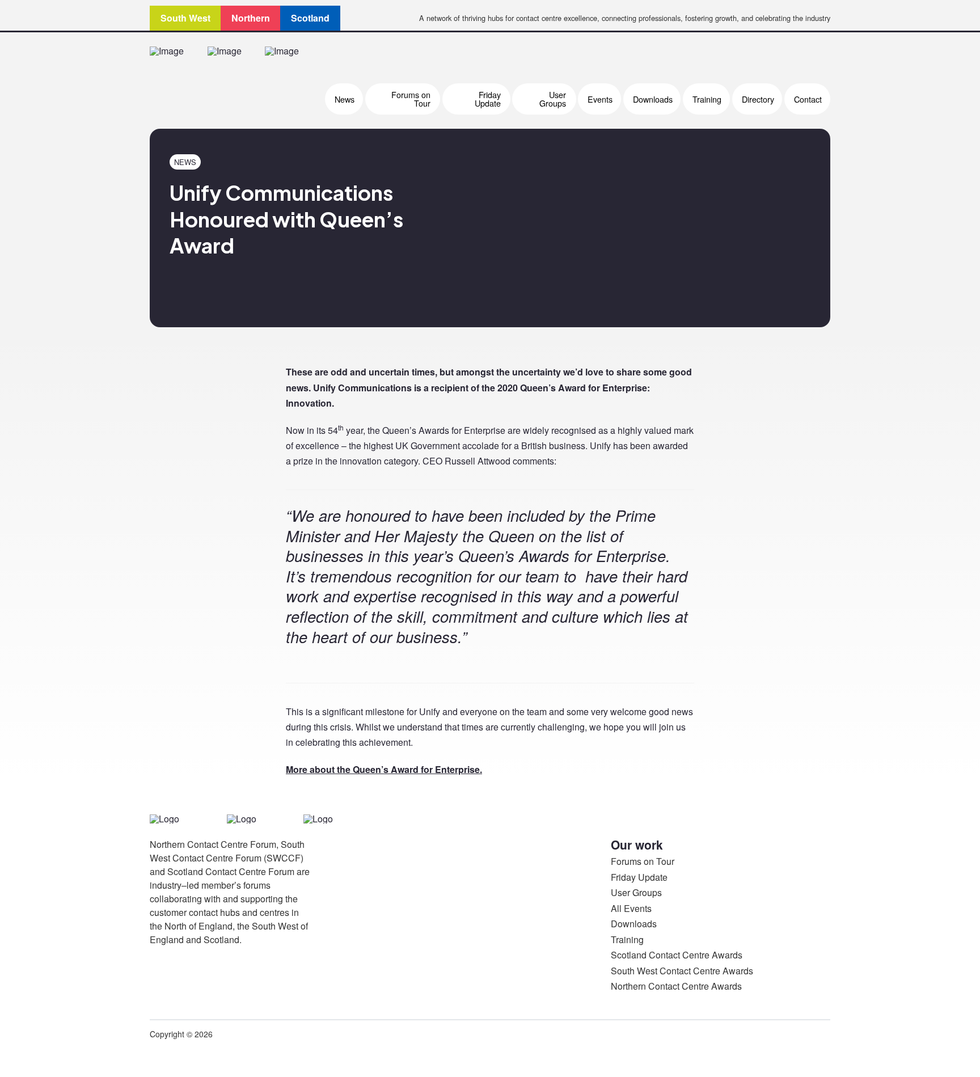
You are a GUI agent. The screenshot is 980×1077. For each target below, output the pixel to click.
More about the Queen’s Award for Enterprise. (384, 769)
